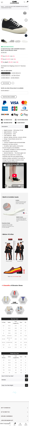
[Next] (26, 20)
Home (2, 6)
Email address (5, 90)
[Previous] (3, 20)
